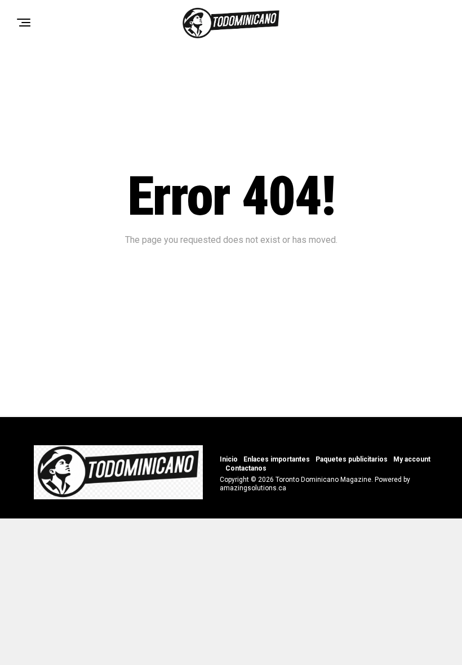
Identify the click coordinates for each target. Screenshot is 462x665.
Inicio (229, 459)
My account (411, 459)
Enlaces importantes (276, 459)
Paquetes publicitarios (352, 459)
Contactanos (245, 468)
